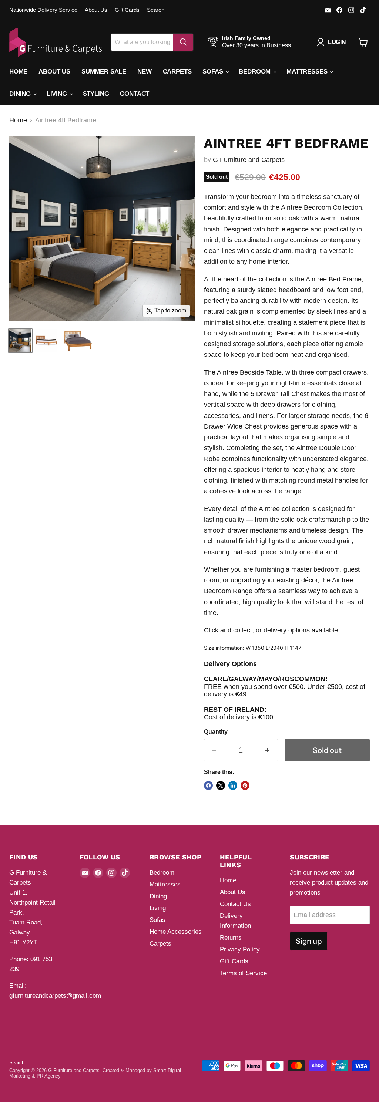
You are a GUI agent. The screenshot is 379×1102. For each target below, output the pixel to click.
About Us (96, 10)
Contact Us (235, 903)
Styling (96, 93)
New (144, 71)
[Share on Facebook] (208, 785)
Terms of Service (243, 973)
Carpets (177, 71)
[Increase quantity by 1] (267, 750)
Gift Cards (127, 10)
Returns (231, 937)
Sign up (309, 941)
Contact (134, 93)
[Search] (183, 42)
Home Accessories (176, 931)
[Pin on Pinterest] (245, 785)
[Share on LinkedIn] (232, 785)
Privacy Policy (240, 949)
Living (58, 93)
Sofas (213, 71)
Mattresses (307, 71)
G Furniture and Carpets (249, 159)
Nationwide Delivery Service (43, 10)
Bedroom (255, 71)
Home (18, 71)
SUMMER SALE (103, 71)
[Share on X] (220, 785)
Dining (21, 93)
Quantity (216, 732)
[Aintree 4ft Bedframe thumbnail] (20, 340)
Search (155, 10)
